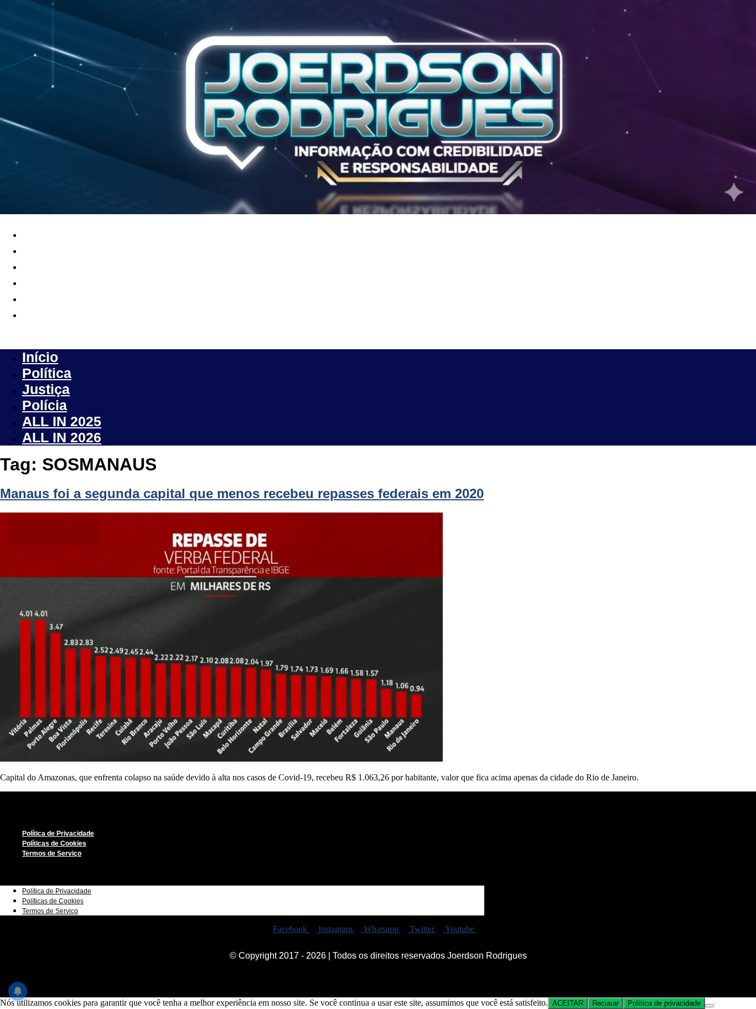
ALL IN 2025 (61, 297)
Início (40, 233)
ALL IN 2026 (61, 313)
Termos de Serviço (51, 853)
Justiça (46, 265)
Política (46, 249)
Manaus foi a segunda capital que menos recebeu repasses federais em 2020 (242, 493)
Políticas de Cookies (54, 843)
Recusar (605, 1003)
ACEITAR (567, 1003)
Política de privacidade (664, 1003)
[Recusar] (709, 1005)
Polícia (44, 281)
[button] (378, 335)
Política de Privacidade (58, 833)
